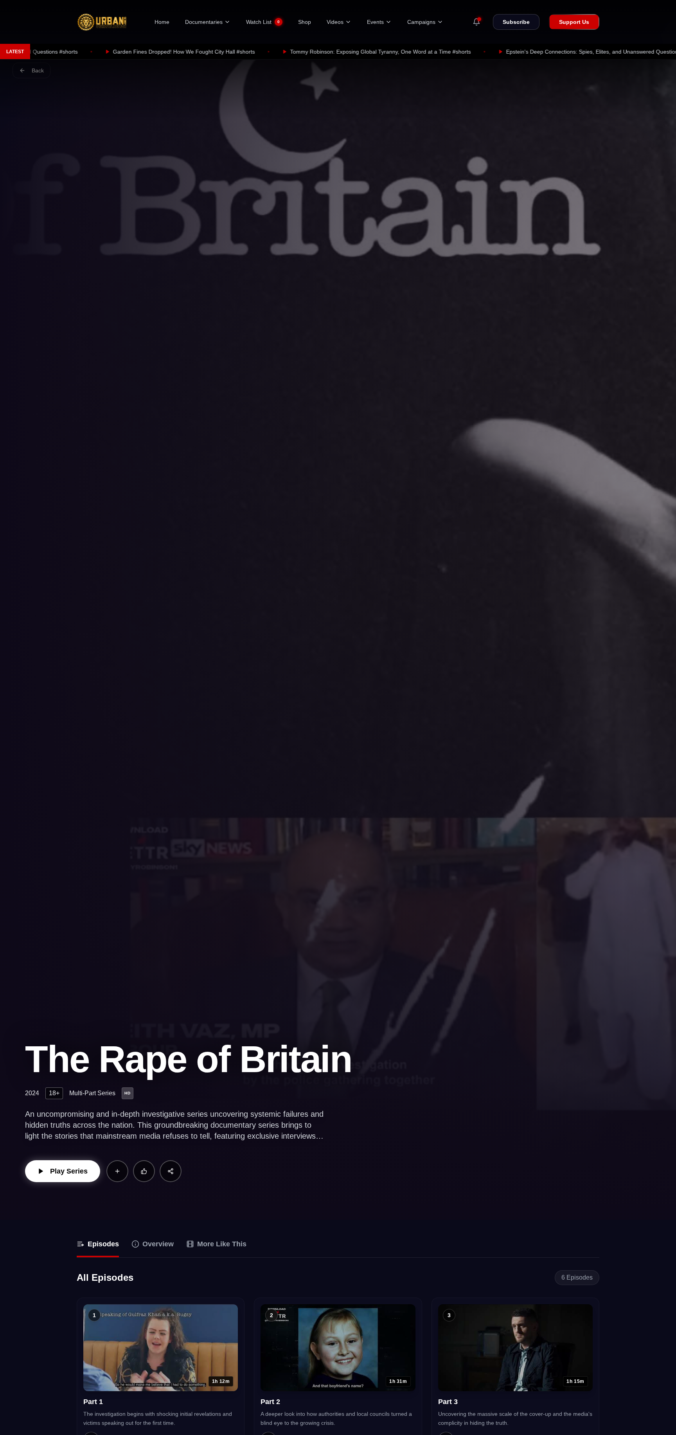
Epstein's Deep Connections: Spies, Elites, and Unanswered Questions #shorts (474, 52)
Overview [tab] (158, 1244)
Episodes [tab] (103, 1244)
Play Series (69, 1171)
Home (162, 22)
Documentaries (204, 22)
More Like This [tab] (221, 1244)
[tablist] (338, 1245)
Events (375, 22)
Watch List (263, 22)
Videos (335, 22)
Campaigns (421, 22)
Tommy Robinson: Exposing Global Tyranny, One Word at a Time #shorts (251, 52)
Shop (304, 22)
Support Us (574, 22)
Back (38, 70)
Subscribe (516, 22)
